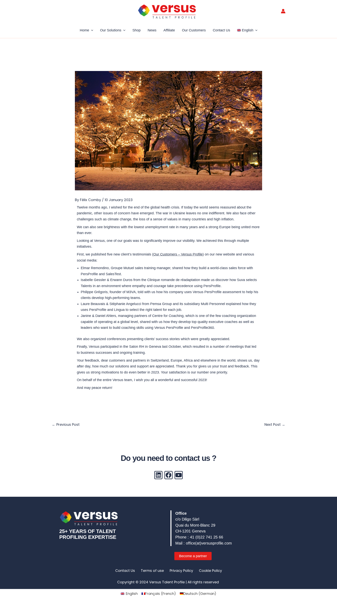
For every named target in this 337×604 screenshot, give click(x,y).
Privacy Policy (181, 570)
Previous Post (66, 424)
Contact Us (221, 30)
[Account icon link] (283, 11)
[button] (91, 30)
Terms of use (152, 570)
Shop (136, 30)
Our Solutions (110, 30)
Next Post (274, 424)
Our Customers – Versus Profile (178, 254)
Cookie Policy (210, 570)
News (152, 30)
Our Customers (194, 30)
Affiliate (169, 30)
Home (84, 30)
